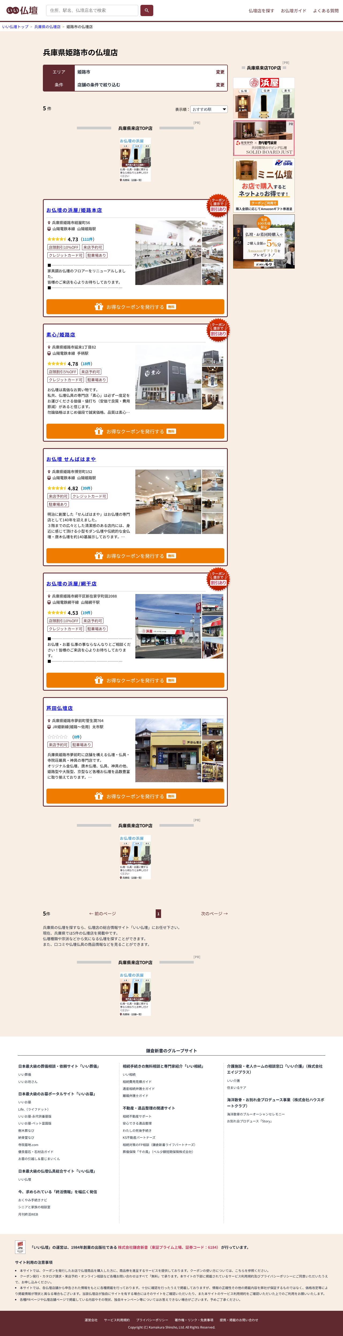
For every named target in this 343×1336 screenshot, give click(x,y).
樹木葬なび (26, 1130)
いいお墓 (24, 1102)
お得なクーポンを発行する (140, 306)
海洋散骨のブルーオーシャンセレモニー (256, 1114)
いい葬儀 (24, 1074)
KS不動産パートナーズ (139, 1137)
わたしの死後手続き (137, 1130)
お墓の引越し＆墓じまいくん (39, 1158)
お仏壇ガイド (294, 10)
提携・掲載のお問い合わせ (239, 1319)
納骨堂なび (26, 1137)
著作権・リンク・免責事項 (194, 1319)
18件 (87, 363)
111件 (88, 239)
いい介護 (233, 1080)
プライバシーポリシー (152, 1319)
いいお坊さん (28, 1081)
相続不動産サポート (137, 1116)
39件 (87, 488)
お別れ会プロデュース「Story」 (250, 1121)
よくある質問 (326, 10)
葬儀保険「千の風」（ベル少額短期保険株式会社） (159, 1151)
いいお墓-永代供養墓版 (34, 1116)
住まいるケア (236, 1087)
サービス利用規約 (117, 1319)
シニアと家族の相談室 (34, 1207)
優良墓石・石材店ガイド (36, 1151)
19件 (87, 612)
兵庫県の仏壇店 (47, 26)
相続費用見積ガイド (137, 1081)
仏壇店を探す (261, 10)
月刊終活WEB (28, 1214)
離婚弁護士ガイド (135, 1095)
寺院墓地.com (28, 1144)
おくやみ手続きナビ (32, 1200)
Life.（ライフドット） (34, 1109)
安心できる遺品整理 (137, 1123)
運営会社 (91, 1319)
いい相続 (129, 1074)
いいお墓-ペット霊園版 (34, 1123)
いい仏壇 (24, 1179)
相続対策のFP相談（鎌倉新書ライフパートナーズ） (160, 1144)
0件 (77, 737)
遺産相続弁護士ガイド (139, 1088)
